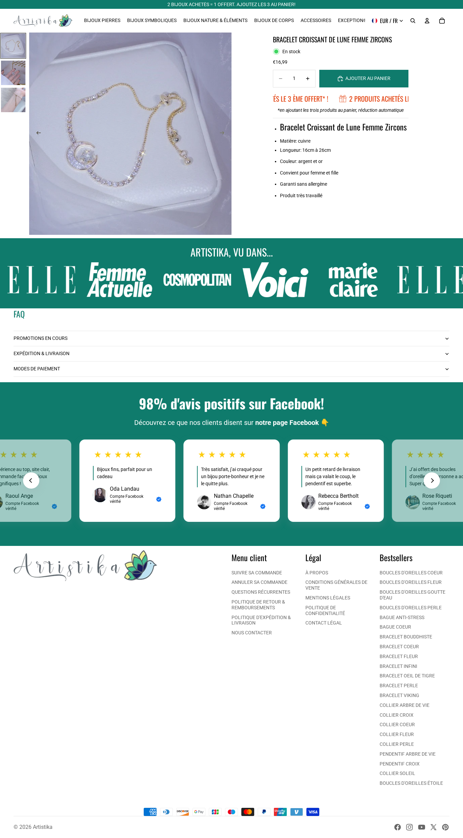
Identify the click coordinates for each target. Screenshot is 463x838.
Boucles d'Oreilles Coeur (411, 572)
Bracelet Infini (398, 666)
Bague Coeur (395, 627)
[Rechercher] (412, 20)
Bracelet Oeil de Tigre (407, 675)
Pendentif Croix (400, 764)
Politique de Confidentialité (325, 610)
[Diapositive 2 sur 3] (13, 73)
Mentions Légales (327, 597)
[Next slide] (432, 480)
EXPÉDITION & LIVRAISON (41, 353)
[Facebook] (398, 827)
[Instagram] (409, 827)
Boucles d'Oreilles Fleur (411, 582)
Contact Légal (323, 623)
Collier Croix (397, 715)
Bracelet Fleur (399, 656)
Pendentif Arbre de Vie (408, 754)
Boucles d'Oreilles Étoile (411, 783)
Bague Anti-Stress (402, 617)
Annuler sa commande (259, 582)
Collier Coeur (397, 724)
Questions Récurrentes (261, 592)
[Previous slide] (31, 480)
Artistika (43, 827)
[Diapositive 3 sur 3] (13, 100)
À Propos (316, 572)
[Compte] (427, 20)
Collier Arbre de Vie (404, 705)
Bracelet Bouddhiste (406, 636)
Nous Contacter (252, 632)
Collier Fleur (397, 734)
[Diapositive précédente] (36, 133)
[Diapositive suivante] (224, 133)
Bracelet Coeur (399, 646)
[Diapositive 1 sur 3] (13, 46)
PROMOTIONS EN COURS (40, 338)
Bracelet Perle (399, 685)
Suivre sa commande (257, 572)
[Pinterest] (445, 827)
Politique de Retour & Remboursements (258, 604)
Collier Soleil (397, 773)
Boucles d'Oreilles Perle (411, 607)
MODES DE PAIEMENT (37, 368)
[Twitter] (433, 827)
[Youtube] (422, 827)
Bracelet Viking (399, 695)
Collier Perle (397, 744)
